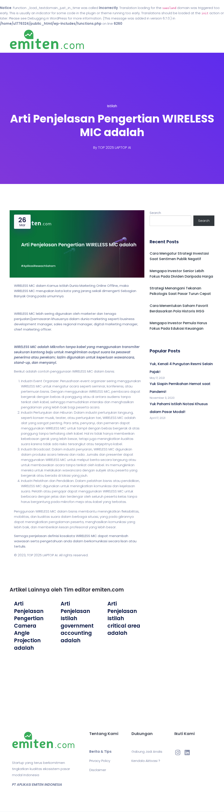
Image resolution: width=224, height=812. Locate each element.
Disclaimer (97, 770)
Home (125, 39)
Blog (139, 39)
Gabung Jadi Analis (146, 751)
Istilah (112, 105)
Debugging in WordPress (47, 18)
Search (155, 212)
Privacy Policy (99, 760)
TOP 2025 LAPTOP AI (114, 147)
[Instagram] (177, 752)
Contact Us (157, 39)
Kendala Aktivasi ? (145, 760)
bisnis (109, 371)
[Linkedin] (187, 752)
